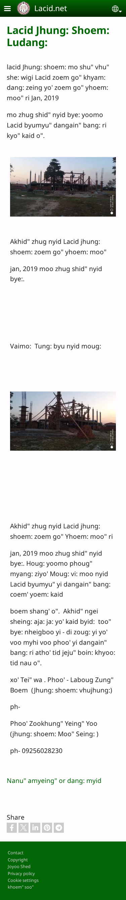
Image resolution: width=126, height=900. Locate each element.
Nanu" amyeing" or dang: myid (54, 780)
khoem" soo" (21, 887)
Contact (16, 853)
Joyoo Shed (19, 866)
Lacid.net (50, 8)
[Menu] (11, 9)
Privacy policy (21, 873)
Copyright (18, 860)
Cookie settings (23, 880)
